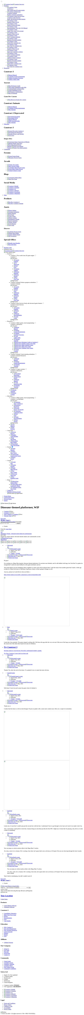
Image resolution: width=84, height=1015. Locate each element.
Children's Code (8, 1006)
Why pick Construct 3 (18, 131)
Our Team (6, 950)
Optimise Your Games (27, 348)
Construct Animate (23, 282)
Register (6, 247)
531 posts (19, 818)
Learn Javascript (8, 931)
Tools (12, 225)
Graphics (14, 218)
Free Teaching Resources (10, 930)
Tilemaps (13, 224)
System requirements (19, 76)
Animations (16, 212)
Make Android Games (27, 345)
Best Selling (15, 233)
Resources (6, 68)
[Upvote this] (12, 554)
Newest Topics (18, 157)
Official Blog (17, 177)
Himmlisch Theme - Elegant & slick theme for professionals (16, 533)
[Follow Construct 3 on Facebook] (13, 192)
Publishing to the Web (20, 87)
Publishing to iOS (16, 90)
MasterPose (4, 539)
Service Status (7, 1009)
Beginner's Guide (15, 86)
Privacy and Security (18, 134)
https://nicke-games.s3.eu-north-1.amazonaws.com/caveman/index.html (22, 574)
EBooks (13, 213)
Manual (14, 75)
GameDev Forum (8, 962)
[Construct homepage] (14, 4)
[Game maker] (14, 250)
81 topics (12, 681)
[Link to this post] (11, 556)
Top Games (15, 164)
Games (14, 216)
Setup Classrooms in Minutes (21, 142)
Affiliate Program (8, 942)
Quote (16, 557)
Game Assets (7, 961)
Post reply (3, 518)
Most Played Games (19, 167)
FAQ (12, 135)
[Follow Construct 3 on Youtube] (13, 187)
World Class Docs (17, 143)
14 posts (18, 553)
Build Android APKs (18, 89)
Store (5, 195)
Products (6, 6)
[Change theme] (14, 493)
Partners (6, 933)
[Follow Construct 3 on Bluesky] (13, 190)
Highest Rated (16, 234)
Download (17, 116)
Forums (9, 447)
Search (5, 500)
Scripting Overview (18, 78)
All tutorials (14, 93)
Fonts (12, 215)
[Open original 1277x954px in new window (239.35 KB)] (37, 759)
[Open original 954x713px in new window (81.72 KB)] (37, 625)
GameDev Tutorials (9, 964)
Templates (15, 221)
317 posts (18, 681)
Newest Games (15, 166)
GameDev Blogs (8, 965)
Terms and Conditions (9, 1003)
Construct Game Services (26, 303)
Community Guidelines (10, 968)
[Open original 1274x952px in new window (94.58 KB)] (37, 809)
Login (10, 247)
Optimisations (19, 92)
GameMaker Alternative (10, 913)
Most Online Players (17, 169)
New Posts (14, 179)
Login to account (16, 492)
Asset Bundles (16, 243)
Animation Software (9, 907)
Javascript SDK (15, 121)
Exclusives (13, 236)
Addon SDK (16, 79)
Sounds (17, 219)
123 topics (13, 818)
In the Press (7, 953)
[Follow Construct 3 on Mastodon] (13, 193)
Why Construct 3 (8, 927)
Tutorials (13, 109)
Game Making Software (10, 905)
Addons (14, 210)
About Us (6, 949)
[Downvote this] (25, 554)
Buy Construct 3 (15, 202)
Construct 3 (22, 255)
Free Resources (18, 132)
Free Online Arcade (9, 967)
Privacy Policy (7, 1005)
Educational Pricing (16, 145)
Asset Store (10, 430)
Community (7, 149)
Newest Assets (17, 231)
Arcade (9, 460)
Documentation (8, 918)
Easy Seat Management (10, 928)
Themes (14, 222)
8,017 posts (19, 635)
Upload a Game (16, 170)
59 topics (12, 635)
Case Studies (7, 921)
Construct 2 (17, 369)
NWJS (16, 118)
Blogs (9, 480)
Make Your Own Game (10, 915)
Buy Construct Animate (17, 203)
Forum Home (15, 156)
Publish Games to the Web (28, 343)
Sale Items (13, 244)
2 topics (12, 553)
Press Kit (6, 952)
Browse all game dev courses (18, 99)
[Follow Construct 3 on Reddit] (12, 186)
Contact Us (10, 490)
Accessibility (7, 1007)
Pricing (6, 916)
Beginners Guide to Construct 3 (29, 342)
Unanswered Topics (9, 497)
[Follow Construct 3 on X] (11, 189)
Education (6, 124)
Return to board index (13, 886)
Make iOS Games (26, 346)
